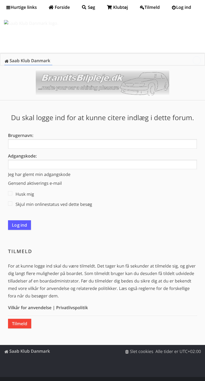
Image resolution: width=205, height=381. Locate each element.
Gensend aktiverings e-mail (35, 183)
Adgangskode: (22, 156)
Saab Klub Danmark (29, 351)
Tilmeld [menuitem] (152, 7)
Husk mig (24, 194)
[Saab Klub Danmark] (31, 23)
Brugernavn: (20, 135)
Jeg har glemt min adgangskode (39, 174)
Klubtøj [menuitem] (120, 7)
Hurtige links (24, 7)
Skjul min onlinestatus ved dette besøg (53, 204)
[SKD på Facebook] (197, 60)
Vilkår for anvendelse (30, 308)
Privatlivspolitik (72, 308)
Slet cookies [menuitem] (141, 351)
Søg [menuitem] (91, 7)
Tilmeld (19, 324)
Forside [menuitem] (62, 7)
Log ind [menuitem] (183, 7)
